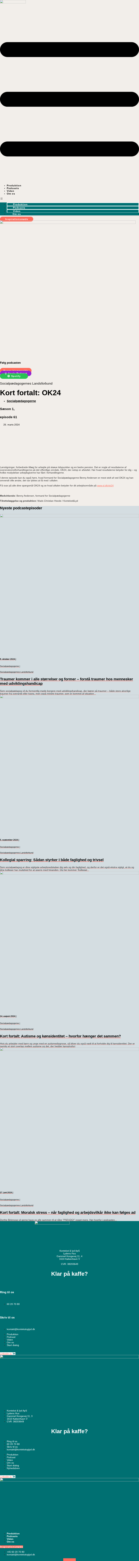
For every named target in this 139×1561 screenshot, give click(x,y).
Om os (11, 193)
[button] (69, 198)
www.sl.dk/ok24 (105, 485)
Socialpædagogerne (21, 401)
